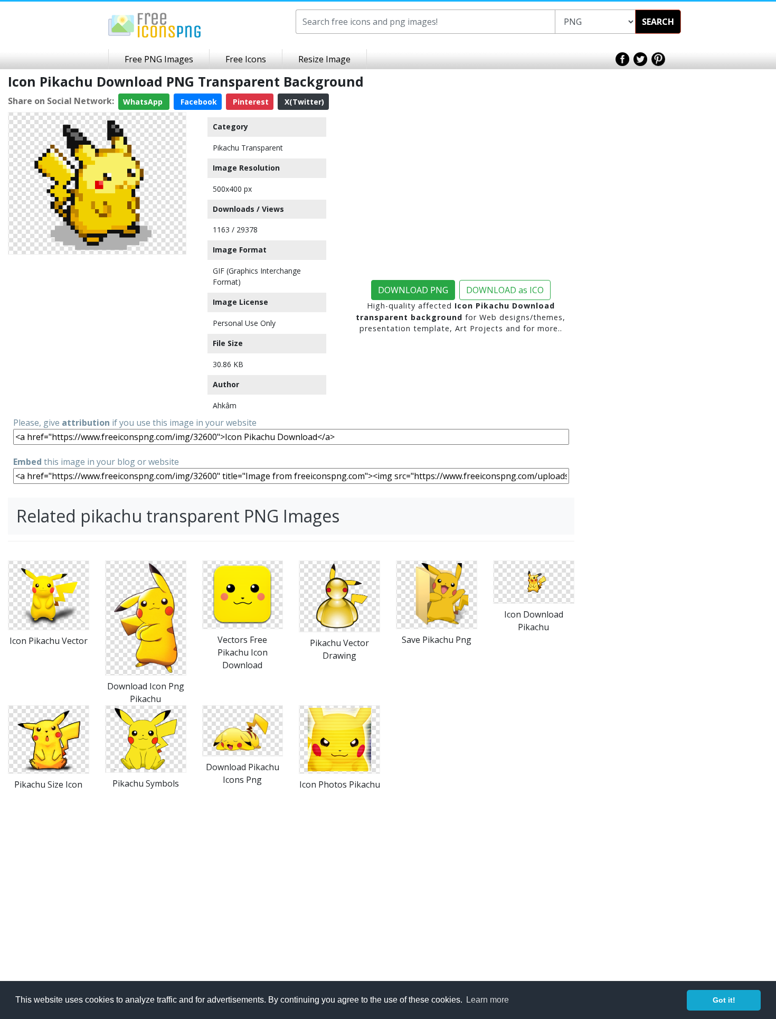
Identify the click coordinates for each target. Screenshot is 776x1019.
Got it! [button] (724, 1000)
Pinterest (250, 102)
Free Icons (245, 59)
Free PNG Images (159, 59)
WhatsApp (144, 102)
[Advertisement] (97, 333)
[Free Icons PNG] (154, 24)
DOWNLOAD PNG (413, 290)
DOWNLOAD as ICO (505, 290)
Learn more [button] (487, 999)
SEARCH (658, 21)
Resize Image (324, 59)
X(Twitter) (303, 102)
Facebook (197, 102)
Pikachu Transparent (248, 148)
